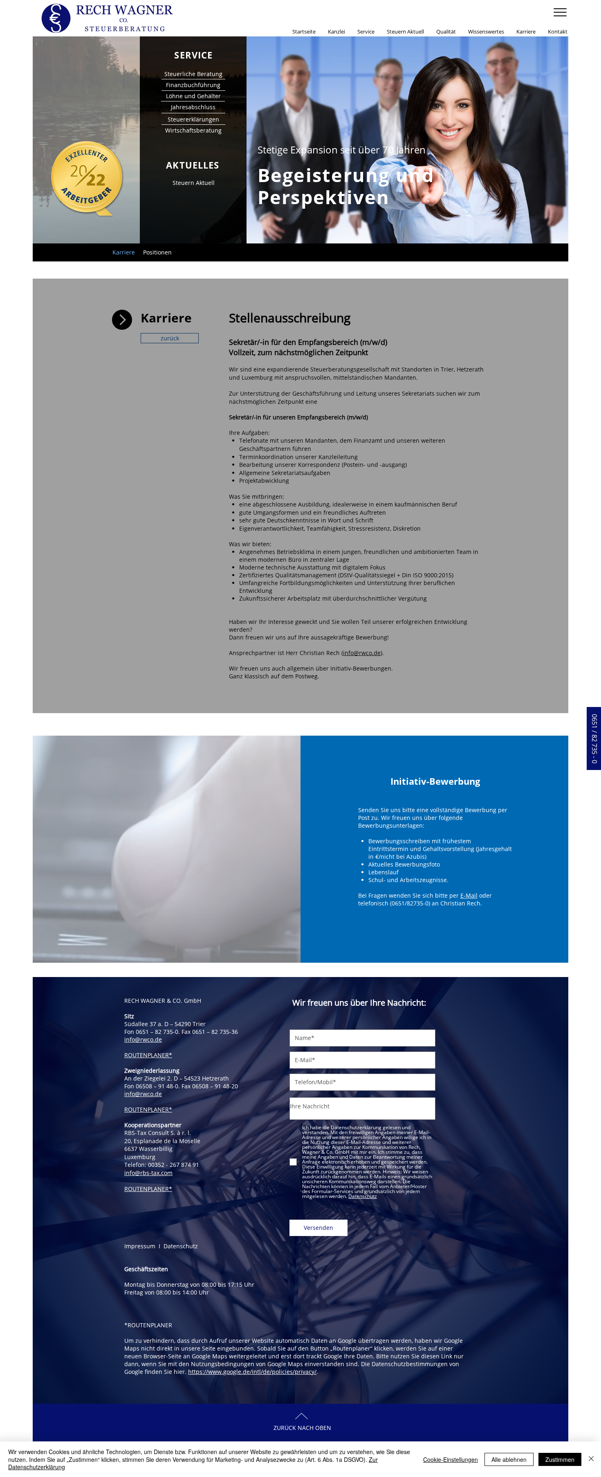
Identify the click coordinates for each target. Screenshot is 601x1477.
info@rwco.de (362, 653)
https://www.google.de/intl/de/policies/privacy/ (252, 1372)
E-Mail (469, 895)
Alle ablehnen (509, 1459)
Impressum (141, 1246)
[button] (560, 12)
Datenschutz (181, 1246)
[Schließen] (591, 1459)
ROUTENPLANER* (148, 1055)
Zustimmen (559, 1459)
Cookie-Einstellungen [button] (450, 1459)
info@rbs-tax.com (148, 1173)
